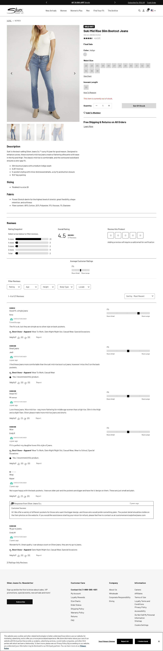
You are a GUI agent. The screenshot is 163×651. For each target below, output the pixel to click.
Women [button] (63, 10)
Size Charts (75, 601)
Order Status (76, 605)
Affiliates (138, 593)
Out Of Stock (139, 106)
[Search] (139, 11)
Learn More (88, 126)
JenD (11, 352)
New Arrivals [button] (51, 10)
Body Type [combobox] (64, 287)
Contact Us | (77, 589)
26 (109, 65)
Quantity (88, 105)
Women (18, 21)
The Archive (113, 10)
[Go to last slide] (12, 73)
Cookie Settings (141, 625)
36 (92, 71)
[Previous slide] (46, 2)
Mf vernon (13, 397)
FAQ (72, 620)
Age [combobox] (27, 287)
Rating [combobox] (12, 287)
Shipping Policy (77, 608)
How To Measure (90, 92)
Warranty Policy (77, 612)
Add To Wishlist (93, 113)
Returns (74, 616)
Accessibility (140, 611)
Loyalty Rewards (78, 597)
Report (39, 337)
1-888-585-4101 (90, 589)
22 (86, 65)
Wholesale (113, 593)
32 (142, 65)
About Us (113, 589)
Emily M (12, 433)
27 (114, 65)
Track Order (151, 2)
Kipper (11, 478)
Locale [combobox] (81, 287)
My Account (76, 593)
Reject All (125, 641)
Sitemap (138, 621)
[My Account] (143, 10)
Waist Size (88, 60)
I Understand (143, 641)
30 (131, 65)
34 (86, 71)
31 (136, 65)
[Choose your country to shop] (153, 10)
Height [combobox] (46, 287)
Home (9, 21)
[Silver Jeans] (16, 11)
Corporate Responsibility (119, 597)
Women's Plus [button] (76, 10)
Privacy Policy (141, 607)
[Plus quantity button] (109, 105)
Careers (138, 589)
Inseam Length (91, 82)
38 (97, 71)
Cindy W (12, 532)
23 (92, 65)
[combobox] (142, 296)
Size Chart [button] (88, 76)
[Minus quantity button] (96, 105)
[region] (81, 641)
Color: (89, 50)
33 (148, 65)
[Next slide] (74, 73)
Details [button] (87, 2)
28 (120, 65)
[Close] (159, 641)
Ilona (11, 315)
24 (97, 65)
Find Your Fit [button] (98, 10)
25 (103, 65)
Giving (111, 601)
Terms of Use (140, 597)
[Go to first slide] (115, 2)
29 (125, 65)
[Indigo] (85, 54)
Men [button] (88, 10)
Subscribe (20, 602)
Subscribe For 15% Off (136, 2)
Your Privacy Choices (107, 641)
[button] (13, 132)
